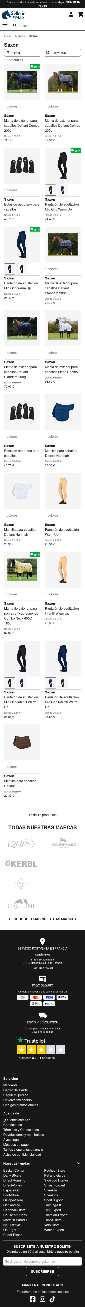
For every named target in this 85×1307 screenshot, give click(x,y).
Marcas (20, 36)
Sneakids (51, 1195)
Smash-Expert (54, 1185)
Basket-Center (13, 1170)
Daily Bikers (12, 1175)
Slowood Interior (56, 1180)
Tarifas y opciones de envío (23, 1149)
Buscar (23, 25)
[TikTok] (52, 1300)
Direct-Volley (12, 1185)
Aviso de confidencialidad (22, 1154)
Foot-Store (11, 1195)
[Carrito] (81, 14)
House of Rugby (15, 1214)
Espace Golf (12, 1190)
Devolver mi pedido (17, 1100)
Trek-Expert (52, 1210)
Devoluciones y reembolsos (23, 1134)
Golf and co (11, 1205)
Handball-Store (14, 1210)
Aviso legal (11, 1139)
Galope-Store (13, 1200)
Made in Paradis (15, 1219)
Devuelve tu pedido (42, 1031)
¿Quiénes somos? (16, 1119)
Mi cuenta (10, 1085)
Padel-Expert (12, 1234)
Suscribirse (42, 1271)
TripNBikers (52, 1219)
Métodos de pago (16, 1144)
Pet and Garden (55, 1175)
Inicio (7, 36)
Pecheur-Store (54, 1170)
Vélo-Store (52, 1224)
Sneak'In (50, 1190)
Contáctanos (42, 954)
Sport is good (54, 1200)
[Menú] (5, 26)
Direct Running (14, 1180)
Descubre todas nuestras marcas (42, 919)
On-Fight (9, 1229)
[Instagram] (42, 1300)
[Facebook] (32, 1300)
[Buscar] (15, 25)
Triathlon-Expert (55, 1214)
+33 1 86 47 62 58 (42, 968)
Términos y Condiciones (21, 1129)
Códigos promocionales (20, 1104)
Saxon (9, 115)
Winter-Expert (54, 1229)
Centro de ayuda (15, 1090)
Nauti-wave (11, 1224)
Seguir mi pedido (15, 1095)
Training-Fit (52, 1205)
